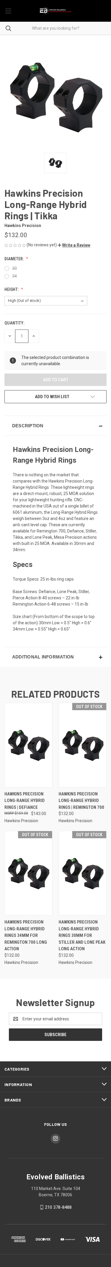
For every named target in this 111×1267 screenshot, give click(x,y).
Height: (12, 289)
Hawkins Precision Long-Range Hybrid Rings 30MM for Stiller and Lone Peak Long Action (82, 935)
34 (14, 276)
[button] (74, 245)
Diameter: (14, 258)
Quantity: (14, 323)
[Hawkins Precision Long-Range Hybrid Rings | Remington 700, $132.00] (82, 745)
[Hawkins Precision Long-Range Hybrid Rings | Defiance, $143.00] (28, 745)
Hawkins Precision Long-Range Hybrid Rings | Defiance (24, 800)
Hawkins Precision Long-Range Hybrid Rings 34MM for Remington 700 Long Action (25, 935)
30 (14, 268)
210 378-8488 (58, 1207)
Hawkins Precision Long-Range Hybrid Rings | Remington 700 (81, 800)
